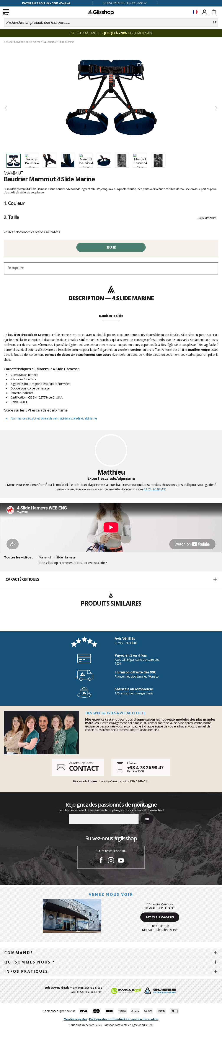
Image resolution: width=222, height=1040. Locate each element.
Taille (11, 217)
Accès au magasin (160, 917)
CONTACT (83, 768)
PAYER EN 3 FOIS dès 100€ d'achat (46, 3)
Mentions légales (75, 1019)
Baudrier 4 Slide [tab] (111, 315)
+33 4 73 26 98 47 (145, 767)
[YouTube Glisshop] (121, 861)
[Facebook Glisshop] (101, 861)
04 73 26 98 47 (154, 489)
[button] (111, 579)
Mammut (13, 173)
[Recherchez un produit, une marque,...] (215, 22)
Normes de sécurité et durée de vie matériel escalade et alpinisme (54, 418)
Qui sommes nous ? (29, 962)
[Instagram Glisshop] (111, 861)
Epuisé (111, 247)
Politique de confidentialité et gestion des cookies (123, 1019)
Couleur (14, 203)
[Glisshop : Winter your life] (101, 12)
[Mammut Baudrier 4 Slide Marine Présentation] (111, 97)
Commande (18, 952)
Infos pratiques (26, 971)
